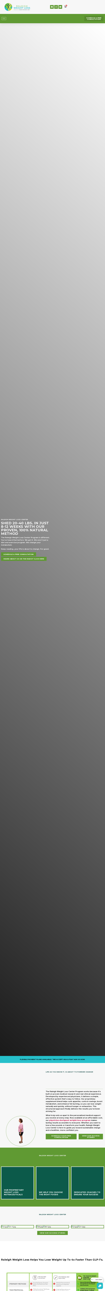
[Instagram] (56, 7)
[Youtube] (60, 7)
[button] (8, 1131)
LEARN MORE (17, 1195)
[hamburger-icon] (4, 18)
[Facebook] (52, 7)
